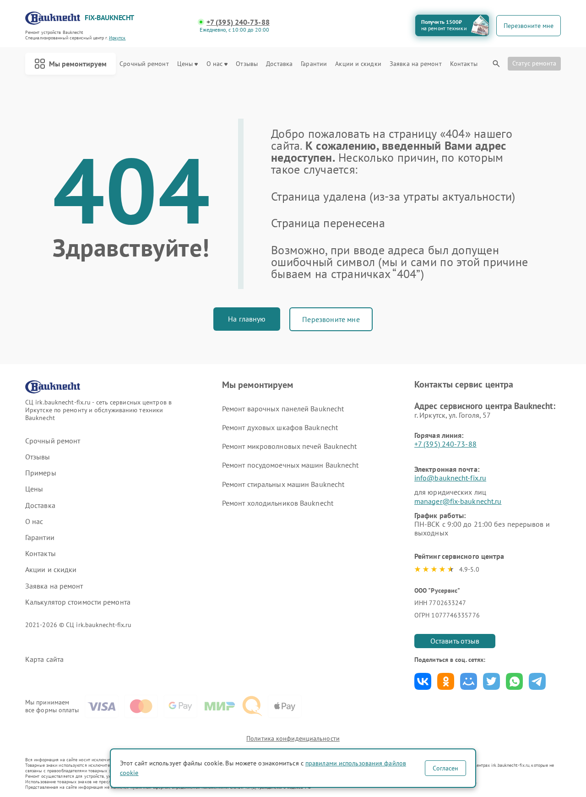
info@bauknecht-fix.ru (450, 477)
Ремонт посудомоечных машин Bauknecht (290, 464)
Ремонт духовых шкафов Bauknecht (280, 427)
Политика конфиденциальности (293, 738)
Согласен (445, 768)
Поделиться (422, 681)
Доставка (279, 64)
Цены (185, 64)
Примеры (40, 473)
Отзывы (247, 64)
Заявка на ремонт (416, 64)
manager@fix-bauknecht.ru (457, 501)
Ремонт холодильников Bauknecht (277, 503)
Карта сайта (44, 659)
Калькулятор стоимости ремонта (77, 602)
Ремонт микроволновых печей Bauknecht (289, 446)
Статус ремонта (534, 63)
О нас (214, 64)
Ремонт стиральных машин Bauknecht (283, 484)
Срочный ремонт (143, 64)
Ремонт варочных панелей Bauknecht (283, 408)
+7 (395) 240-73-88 (238, 22)
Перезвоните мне (330, 319)
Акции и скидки (358, 64)
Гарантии (314, 64)
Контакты (463, 64)
